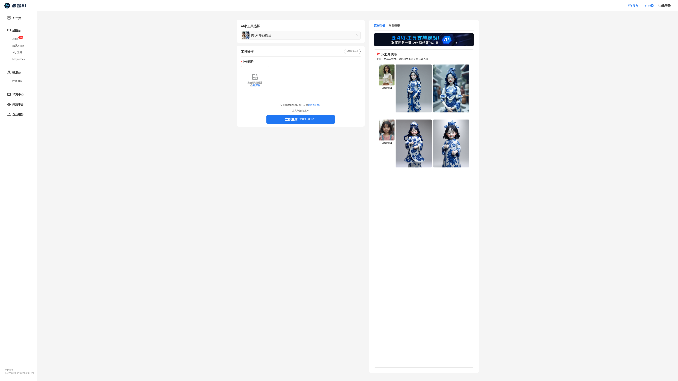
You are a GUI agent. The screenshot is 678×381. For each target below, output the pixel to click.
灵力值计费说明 (302, 110)
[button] (633, 6)
